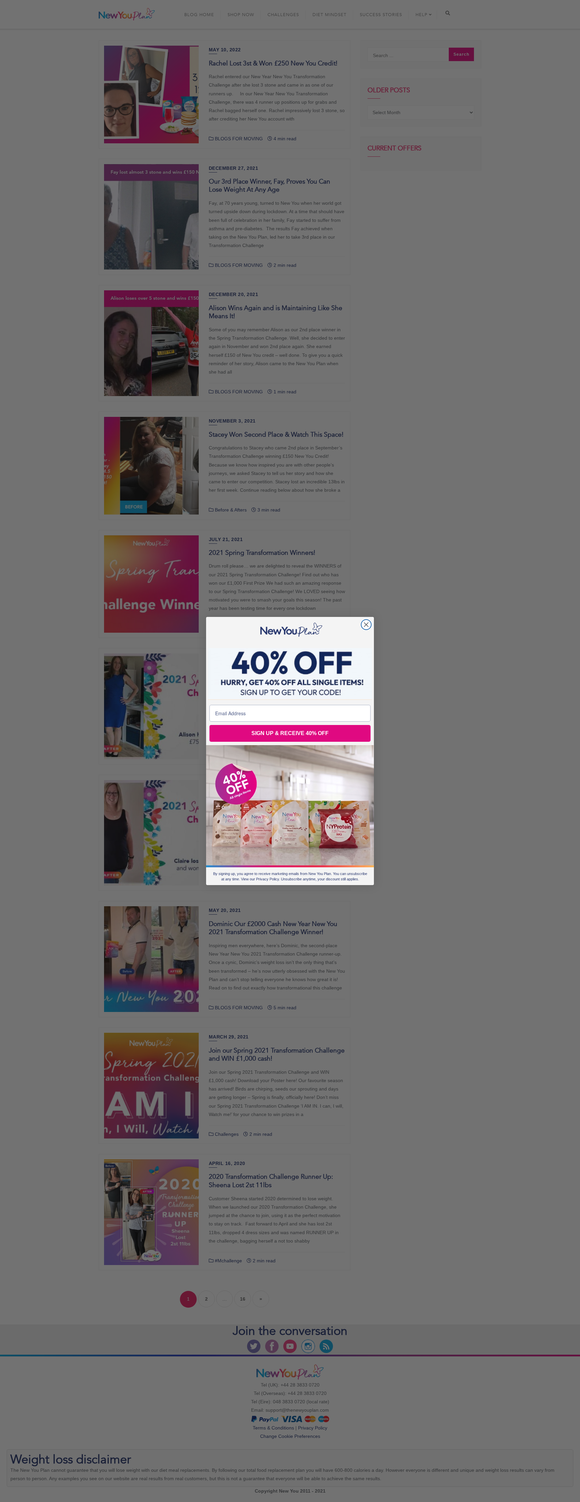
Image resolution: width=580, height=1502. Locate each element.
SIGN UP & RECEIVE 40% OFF (290, 733)
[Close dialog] (366, 625)
